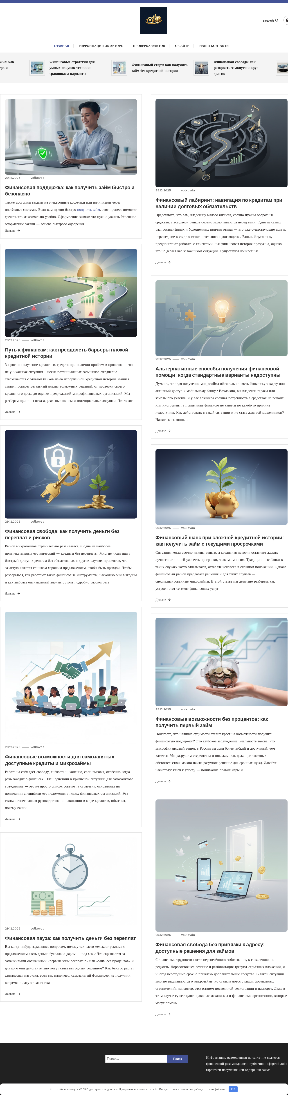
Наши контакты (214, 46)
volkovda (37, 177)
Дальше (10, 230)
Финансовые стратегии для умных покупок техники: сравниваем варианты (53, 68)
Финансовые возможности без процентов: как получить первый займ (211, 722)
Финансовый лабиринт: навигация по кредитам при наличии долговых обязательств (218, 203)
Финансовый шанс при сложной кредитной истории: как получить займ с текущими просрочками (219, 540)
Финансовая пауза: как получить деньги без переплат (70, 938)
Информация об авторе (101, 46)
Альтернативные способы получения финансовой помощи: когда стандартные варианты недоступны (218, 371)
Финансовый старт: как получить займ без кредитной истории (140, 68)
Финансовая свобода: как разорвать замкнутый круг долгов (217, 68)
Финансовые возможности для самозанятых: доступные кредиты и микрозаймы (60, 759)
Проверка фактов (149, 46)
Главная (61, 46)
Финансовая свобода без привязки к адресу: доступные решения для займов (210, 947)
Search (268, 20)
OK (233, 1089)
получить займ (88, 209)
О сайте (182, 46)
